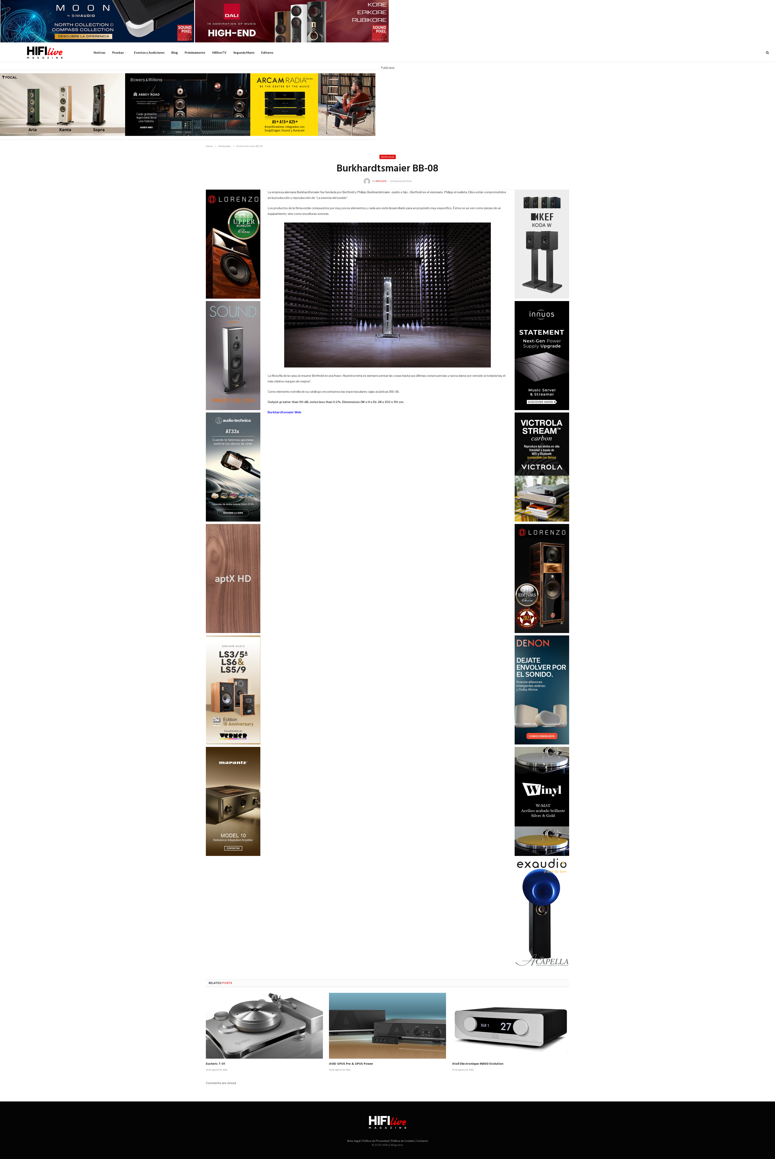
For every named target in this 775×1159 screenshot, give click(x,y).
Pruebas (118, 52)
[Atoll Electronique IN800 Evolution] (510, 1026)
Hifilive (381, 181)
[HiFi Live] (44, 52)
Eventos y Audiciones (149, 52)
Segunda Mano (243, 52)
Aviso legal (353, 1140)
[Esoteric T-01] (264, 1026)
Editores (267, 52)
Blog (174, 52)
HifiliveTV (219, 52)
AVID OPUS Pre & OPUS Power (351, 1064)
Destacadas (387, 157)
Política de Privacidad (375, 1140)
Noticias (99, 52)
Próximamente (195, 52)
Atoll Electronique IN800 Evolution (477, 1064)
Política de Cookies (403, 1140)
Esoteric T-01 (215, 1064)
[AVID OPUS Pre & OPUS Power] (387, 1026)
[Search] (767, 52)
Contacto (422, 1140)
